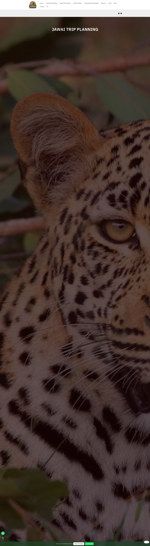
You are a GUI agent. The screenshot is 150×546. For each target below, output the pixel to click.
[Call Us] (3, 538)
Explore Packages (79, 543)
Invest (109, 3)
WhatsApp (90, 543)
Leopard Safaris (77, 3)
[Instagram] (119, 13)
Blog (115, 3)
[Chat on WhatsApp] (3, 533)
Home (41, 3)
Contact (42, 6)
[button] (47, 6)
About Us (103, 3)
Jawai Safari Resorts (65, 3)
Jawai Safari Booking (51, 3)
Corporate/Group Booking (91, 3)
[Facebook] (121, 13)
